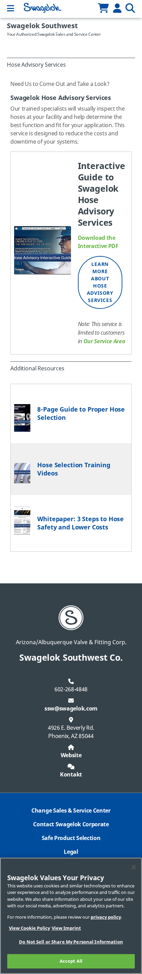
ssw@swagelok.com (71, 709)
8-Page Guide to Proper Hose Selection (81, 413)
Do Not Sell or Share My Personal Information (71, 942)
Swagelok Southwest (42, 26)
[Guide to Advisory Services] (42, 250)
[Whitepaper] (22, 520)
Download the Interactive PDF (98, 242)
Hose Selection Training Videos (73, 469)
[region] (71, 916)
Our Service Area (104, 341)
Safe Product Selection (71, 838)
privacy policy (106, 917)
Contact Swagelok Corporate (71, 824)
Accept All (71, 961)
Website (71, 755)
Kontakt (71, 775)
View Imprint (66, 928)
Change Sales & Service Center (71, 811)
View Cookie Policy (29, 928)
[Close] (133, 867)
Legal (71, 852)
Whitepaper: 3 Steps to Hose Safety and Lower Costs (80, 523)
